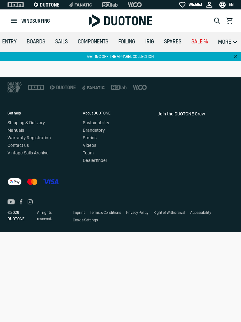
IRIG (149, 42)
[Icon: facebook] (21, 201)
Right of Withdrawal (169, 212)
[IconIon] (16, 4)
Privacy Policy (137, 212)
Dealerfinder (95, 160)
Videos (89, 145)
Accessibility (200, 212)
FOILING (126, 42)
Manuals (16, 130)
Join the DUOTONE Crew (181, 114)
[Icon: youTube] (11, 201)
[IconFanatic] (80, 4)
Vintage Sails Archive (28, 153)
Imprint (79, 212)
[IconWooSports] (135, 4)
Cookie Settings (85, 220)
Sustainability (96, 123)
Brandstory (94, 130)
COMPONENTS (93, 42)
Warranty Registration (29, 138)
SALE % (199, 42)
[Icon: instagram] (30, 201)
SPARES (172, 42)
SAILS (61, 42)
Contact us (18, 145)
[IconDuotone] (46, 4)
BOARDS (36, 42)
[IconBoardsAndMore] (15, 87)
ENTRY (9, 42)
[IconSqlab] (110, 4)
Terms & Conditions (105, 212)
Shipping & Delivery (26, 123)
